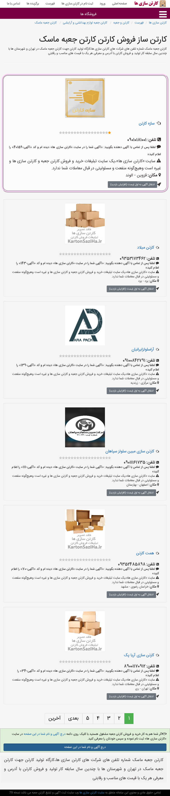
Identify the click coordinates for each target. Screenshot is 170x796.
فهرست (50, 3)
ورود (102, 3)
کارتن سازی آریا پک (139, 655)
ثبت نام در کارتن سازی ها (77, 3)
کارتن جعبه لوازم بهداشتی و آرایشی (85, 22)
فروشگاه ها (88, 14)
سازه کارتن (147, 123)
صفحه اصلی (119, 3)
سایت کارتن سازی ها (91, 792)
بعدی (73, 718)
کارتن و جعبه (121, 22)
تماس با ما (13, 3)
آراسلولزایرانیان (142, 349)
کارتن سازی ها (158, 22)
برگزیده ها (33, 3)
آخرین (54, 718)
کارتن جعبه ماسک (46, 22)
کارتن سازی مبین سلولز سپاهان (129, 451)
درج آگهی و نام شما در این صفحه (44, 734)
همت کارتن (145, 553)
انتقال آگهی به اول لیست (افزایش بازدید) (132, 184)
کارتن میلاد (145, 247)
